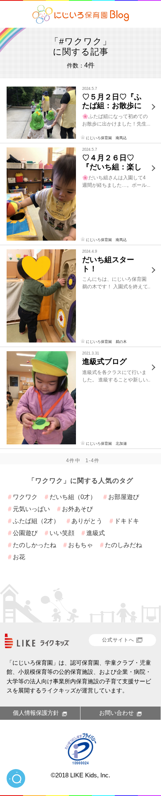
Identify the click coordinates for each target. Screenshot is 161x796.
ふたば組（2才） (36, 520)
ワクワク (25, 496)
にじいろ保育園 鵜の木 (106, 342)
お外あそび (77, 508)
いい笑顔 (62, 532)
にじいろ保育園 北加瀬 (106, 443)
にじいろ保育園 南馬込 (106, 138)
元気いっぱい (31, 508)
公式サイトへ (118, 640)
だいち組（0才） (73, 496)
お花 (19, 556)
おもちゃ (80, 544)
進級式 (95, 532)
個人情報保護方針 (36, 712)
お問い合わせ (116, 712)
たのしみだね (123, 544)
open (16, 778)
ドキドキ (126, 520)
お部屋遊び (123, 496)
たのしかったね (34, 544)
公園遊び (25, 532)
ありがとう (86, 520)
